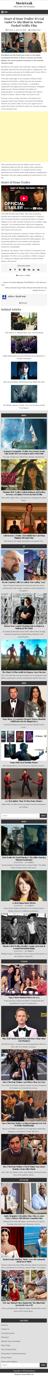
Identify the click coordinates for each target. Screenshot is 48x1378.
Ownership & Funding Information (13, 1353)
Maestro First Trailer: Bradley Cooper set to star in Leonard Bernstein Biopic (24, 947)
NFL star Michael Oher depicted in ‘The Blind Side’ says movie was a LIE (24, 1304)
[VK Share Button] (38, 270)
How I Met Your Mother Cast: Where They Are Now (24, 1082)
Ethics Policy (5, 1345)
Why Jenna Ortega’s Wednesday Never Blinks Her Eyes (24, 382)
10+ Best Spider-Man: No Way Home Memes (24, 801)
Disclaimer (5, 1337)
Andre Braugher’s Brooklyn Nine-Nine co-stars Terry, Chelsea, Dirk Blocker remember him (24, 1217)
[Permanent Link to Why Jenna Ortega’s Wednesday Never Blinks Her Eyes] (24, 370)
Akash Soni (36, 30)
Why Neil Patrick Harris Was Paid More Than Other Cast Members (24, 1039)
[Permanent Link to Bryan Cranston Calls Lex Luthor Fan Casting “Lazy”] (24, 564)
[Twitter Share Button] (10, 270)
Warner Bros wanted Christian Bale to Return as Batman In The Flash (24, 627)
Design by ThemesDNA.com (24, 1374)
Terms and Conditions (9, 1362)
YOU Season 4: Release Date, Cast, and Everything (24, 333)
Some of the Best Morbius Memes (24, 762)
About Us (4, 1325)
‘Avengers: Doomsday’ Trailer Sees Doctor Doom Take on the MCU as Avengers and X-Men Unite (24, 452)
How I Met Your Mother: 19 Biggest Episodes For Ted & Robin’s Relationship (24, 1124)
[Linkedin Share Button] (33, 270)
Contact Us (5, 1329)
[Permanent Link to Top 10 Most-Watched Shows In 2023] (24, 980)
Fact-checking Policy (8, 1349)
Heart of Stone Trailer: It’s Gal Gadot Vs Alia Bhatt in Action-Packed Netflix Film (24, 22)
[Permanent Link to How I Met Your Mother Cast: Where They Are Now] (24, 1064)
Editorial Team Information (11, 1341)
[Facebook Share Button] (15, 270)
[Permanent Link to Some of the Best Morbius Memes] (24, 745)
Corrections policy (7, 1333)
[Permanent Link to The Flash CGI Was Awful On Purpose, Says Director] (24, 654)
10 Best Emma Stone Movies (24, 903)
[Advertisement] (24, 136)
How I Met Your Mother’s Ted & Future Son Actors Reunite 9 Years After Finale (24, 1167)
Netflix (28, 275)
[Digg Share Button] (29, 270)
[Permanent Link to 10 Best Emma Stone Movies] (24, 885)
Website (24, 303)
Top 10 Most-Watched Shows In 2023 (24, 997)
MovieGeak (24, 3)
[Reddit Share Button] (24, 270)
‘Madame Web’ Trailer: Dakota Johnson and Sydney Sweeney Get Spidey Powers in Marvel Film (24, 493)
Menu (6, 12)
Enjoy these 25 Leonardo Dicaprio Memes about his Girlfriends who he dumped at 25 (24, 720)
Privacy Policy (6, 1357)
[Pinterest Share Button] (19, 270)
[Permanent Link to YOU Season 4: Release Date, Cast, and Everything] (24, 321)
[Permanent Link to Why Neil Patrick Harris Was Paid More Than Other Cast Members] (24, 1021)
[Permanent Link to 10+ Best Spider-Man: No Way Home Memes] (24, 783)
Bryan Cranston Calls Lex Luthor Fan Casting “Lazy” (24, 582)
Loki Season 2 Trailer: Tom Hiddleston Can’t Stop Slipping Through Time (24, 536)
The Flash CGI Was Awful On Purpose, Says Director (24, 672)
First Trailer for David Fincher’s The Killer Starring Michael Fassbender (24, 858)
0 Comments (30, 862)
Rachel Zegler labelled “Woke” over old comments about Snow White (24, 1260)
